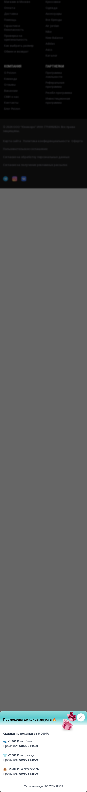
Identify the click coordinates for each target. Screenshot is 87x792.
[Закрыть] (81, 717)
